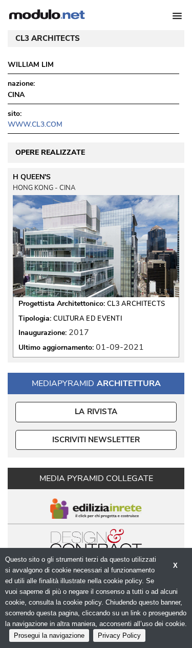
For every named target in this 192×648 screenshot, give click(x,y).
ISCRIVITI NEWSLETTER (96, 440)
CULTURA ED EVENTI (87, 318)
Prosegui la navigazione (49, 635)
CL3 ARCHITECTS (136, 303)
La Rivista (96, 411)
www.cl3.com (35, 124)
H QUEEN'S (32, 177)
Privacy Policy (119, 635)
